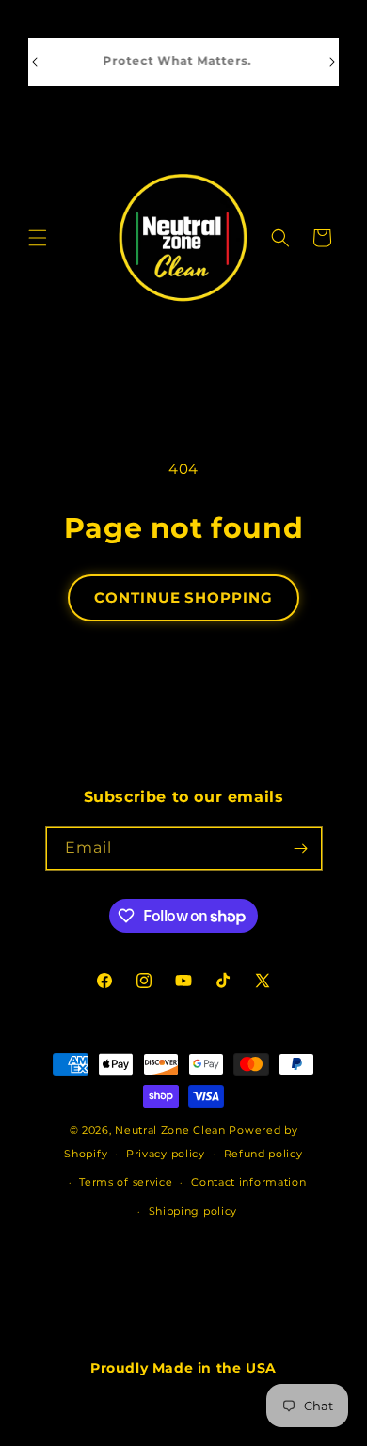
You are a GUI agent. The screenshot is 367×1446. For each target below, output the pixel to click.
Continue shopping (183, 597)
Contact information (248, 1181)
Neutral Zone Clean (170, 1130)
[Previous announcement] (35, 62)
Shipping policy (193, 1211)
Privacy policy (165, 1153)
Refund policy (263, 1153)
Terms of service (125, 1181)
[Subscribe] (301, 848)
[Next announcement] (332, 62)
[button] (37, 238)
